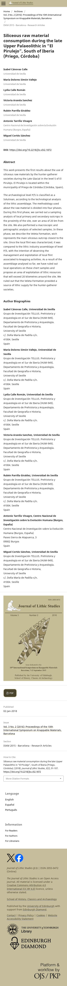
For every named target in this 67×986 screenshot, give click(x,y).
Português (11, 809)
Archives (18, 11)
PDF (11, 693)
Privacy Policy (26, 915)
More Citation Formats (17, 778)
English (9, 799)
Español (9, 804)
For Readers (11, 830)
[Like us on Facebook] (19, 861)
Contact (11, 915)
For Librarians (12, 840)
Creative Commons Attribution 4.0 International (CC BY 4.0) (26, 887)
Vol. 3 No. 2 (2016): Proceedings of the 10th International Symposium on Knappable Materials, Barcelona (32, 16)
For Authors (11, 835)
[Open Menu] (3, 3)
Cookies (40, 915)
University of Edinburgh (40, 906)
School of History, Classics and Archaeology (32, 899)
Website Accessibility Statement (32, 917)
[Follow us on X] (11, 861)
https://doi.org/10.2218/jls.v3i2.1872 (30, 149)
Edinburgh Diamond (34, 909)
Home (6, 11)
